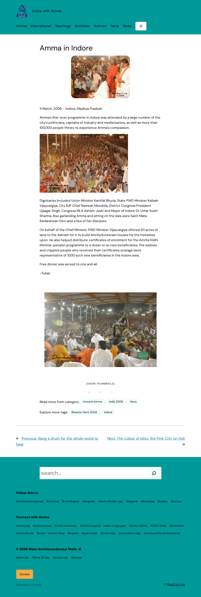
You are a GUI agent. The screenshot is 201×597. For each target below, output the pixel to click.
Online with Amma (46, 11)
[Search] (154, 473)
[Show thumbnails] (100, 383)
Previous (47, 331)
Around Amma (92, 401)
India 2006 (116, 401)
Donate (24, 574)
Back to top (176, 584)
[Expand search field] (140, 26)
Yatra (133, 401)
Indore (108, 412)
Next (151, 331)
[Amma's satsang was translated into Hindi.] (100, 329)
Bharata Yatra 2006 (84, 412)
